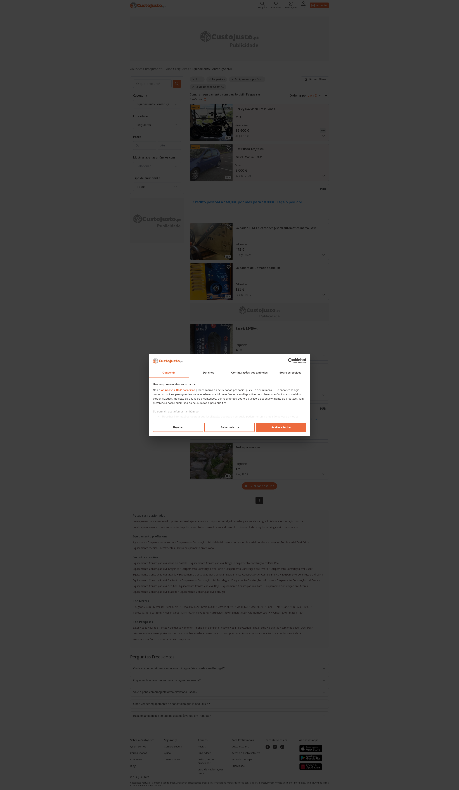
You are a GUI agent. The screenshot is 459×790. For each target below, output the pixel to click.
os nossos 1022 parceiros (178, 389)
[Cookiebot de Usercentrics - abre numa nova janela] (290, 360)
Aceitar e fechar (281, 427)
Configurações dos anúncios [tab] (249, 372)
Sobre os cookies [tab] (290, 372)
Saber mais (228, 427)
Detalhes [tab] (208, 372)
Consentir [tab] (168, 372)
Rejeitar (178, 427)
